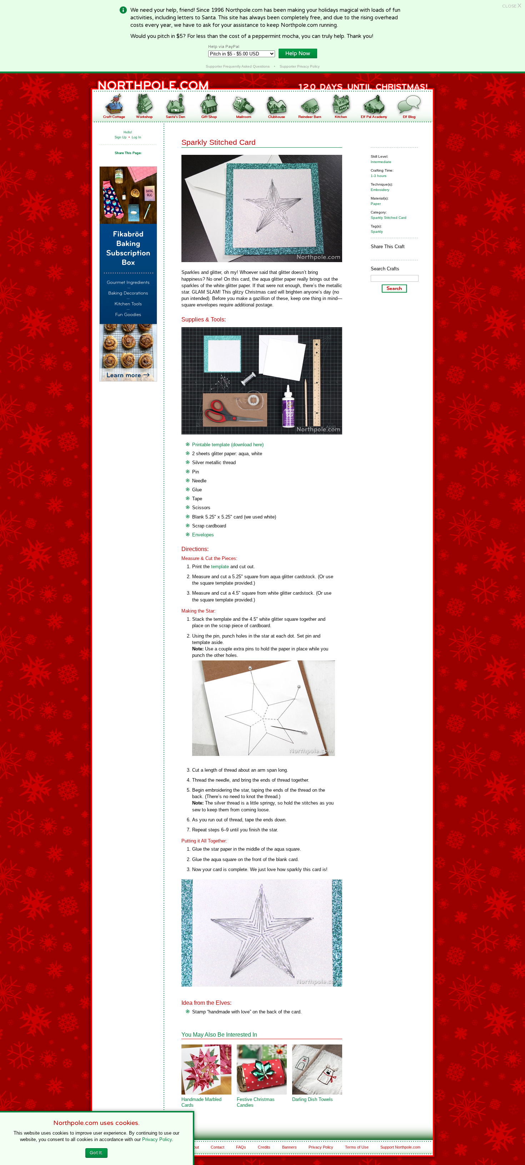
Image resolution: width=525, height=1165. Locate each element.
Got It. (96, 1153)
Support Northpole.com (400, 1147)
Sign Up (120, 137)
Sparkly (377, 232)
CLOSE (511, 6)
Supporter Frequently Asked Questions (238, 66)
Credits (264, 1147)
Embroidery (380, 190)
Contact (217, 1147)
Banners (289, 1147)
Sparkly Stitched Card (388, 218)
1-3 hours (378, 176)
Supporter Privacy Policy (300, 66)
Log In (136, 137)
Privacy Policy (321, 1147)
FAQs (241, 1147)
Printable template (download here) (228, 444)
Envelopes (203, 534)
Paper (376, 204)
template (220, 566)
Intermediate (381, 162)
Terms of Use (357, 1147)
